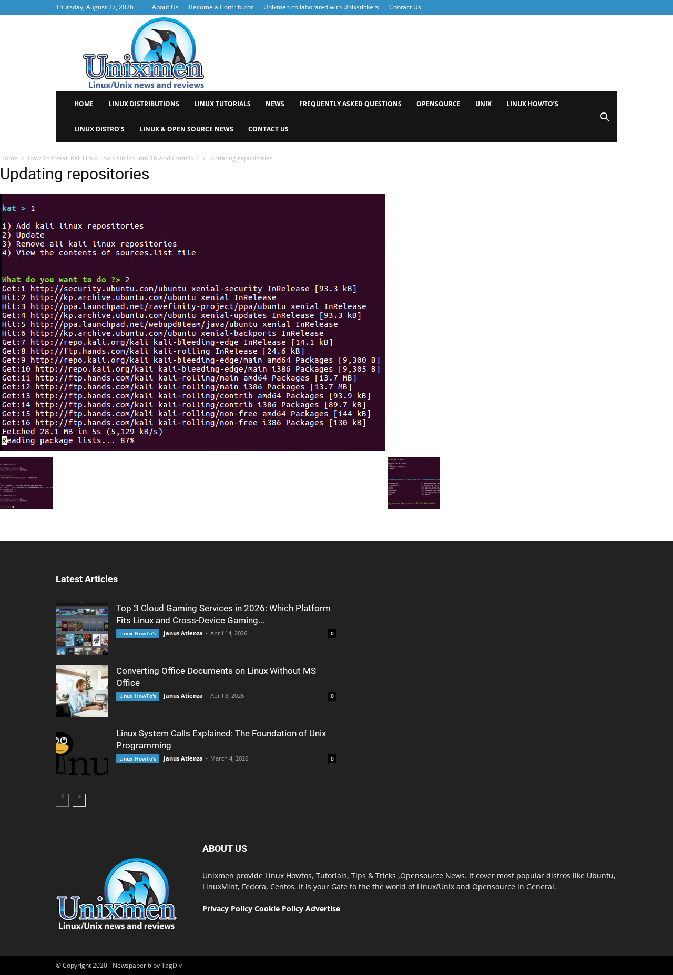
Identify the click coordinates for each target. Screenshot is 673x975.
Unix (483, 103)
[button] (604, 120)
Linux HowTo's (137, 633)
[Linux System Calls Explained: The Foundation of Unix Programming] (82, 753)
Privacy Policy (227, 909)
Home (84, 103)
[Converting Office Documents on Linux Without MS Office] (82, 691)
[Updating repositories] (192, 449)
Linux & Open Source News (186, 129)
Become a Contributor (221, 7)
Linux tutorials (222, 103)
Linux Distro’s (99, 129)
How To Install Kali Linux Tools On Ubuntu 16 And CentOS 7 (113, 157)
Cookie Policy (279, 909)
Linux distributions (143, 103)
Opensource (438, 103)
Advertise (322, 909)
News (275, 103)
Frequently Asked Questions (350, 103)
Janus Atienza (183, 633)
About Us (165, 7)
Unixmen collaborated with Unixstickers (321, 7)
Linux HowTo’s (532, 103)
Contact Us (405, 7)
